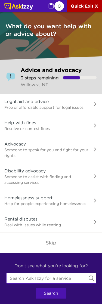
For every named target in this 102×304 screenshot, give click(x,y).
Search (51, 293)
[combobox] (51, 278)
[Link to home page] (19, 7)
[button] (51, 104)
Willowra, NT (34, 84)
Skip (51, 243)
